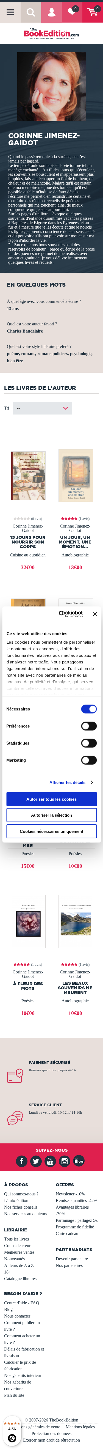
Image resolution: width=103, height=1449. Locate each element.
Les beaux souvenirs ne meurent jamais (75, 988)
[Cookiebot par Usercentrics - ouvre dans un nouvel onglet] (61, 614)
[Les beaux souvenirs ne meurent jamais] (75, 921)
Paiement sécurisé (49, 1062)
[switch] (89, 725)
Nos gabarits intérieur (22, 1375)
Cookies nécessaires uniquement (51, 831)
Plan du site (14, 1395)
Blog (8, 1309)
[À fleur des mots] (28, 921)
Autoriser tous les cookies (51, 799)
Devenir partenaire (72, 1258)
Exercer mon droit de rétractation (51, 1440)
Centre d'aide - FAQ (21, 1302)
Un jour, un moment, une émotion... (75, 542)
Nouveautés (14, 1258)
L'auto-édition (16, 1200)
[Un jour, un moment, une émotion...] (75, 475)
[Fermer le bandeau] (95, 614)
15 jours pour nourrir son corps (28, 542)
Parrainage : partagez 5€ (77, 1220)
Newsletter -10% (70, 1194)
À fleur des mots (28, 986)
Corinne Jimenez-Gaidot (28, 528)
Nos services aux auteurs (25, 1213)
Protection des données (51, 1433)
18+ (7, 1272)
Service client (45, 1105)
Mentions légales (80, 1427)
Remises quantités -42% (76, 1200)
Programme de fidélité (75, 1227)
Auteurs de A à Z (19, 1265)
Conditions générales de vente (34, 1427)
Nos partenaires (69, 1265)
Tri (6, 408)
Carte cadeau (67, 1233)
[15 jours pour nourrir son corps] (28, 475)
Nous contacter (17, 1316)
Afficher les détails (67, 782)
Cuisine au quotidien (28, 555)
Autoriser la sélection (51, 815)
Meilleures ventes (19, 1252)
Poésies (27, 853)
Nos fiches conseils (20, 1207)
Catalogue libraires (20, 1278)
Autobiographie (75, 555)
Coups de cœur (17, 1245)
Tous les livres (16, 1239)
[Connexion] (51, 16)
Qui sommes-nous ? (21, 1194)
